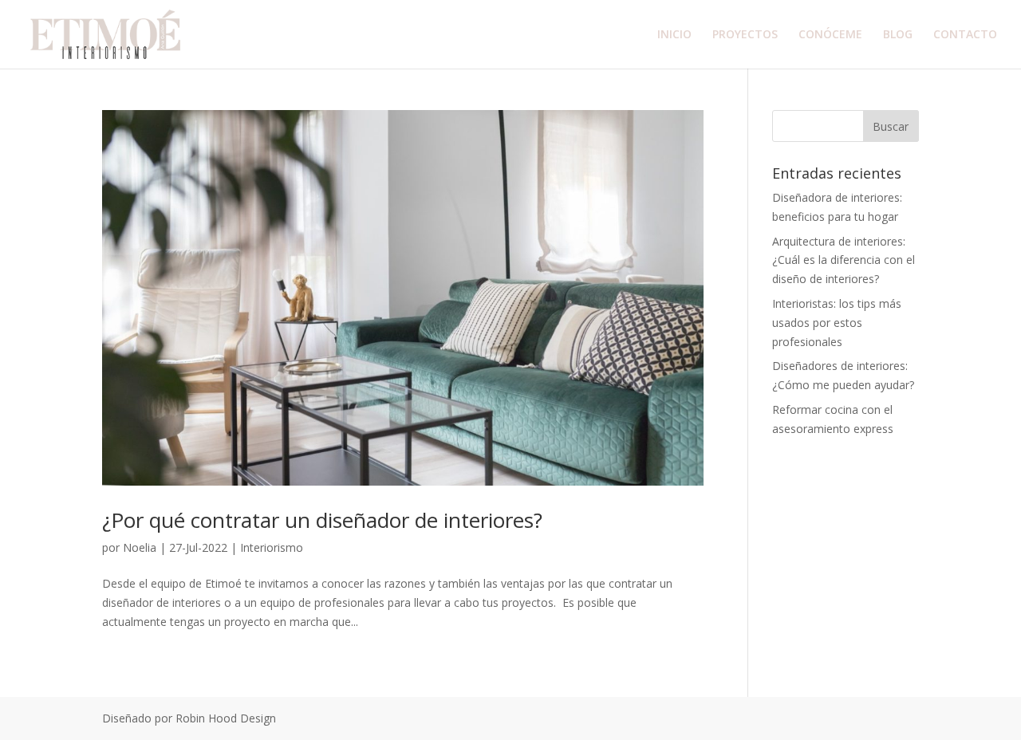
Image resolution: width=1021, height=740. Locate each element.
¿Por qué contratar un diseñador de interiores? (322, 520)
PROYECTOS (745, 35)
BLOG (898, 35)
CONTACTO (965, 35)
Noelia (139, 547)
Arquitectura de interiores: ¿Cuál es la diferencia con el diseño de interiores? (843, 260)
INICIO (674, 35)
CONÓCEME (830, 35)
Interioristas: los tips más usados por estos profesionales (836, 322)
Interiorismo (271, 547)
